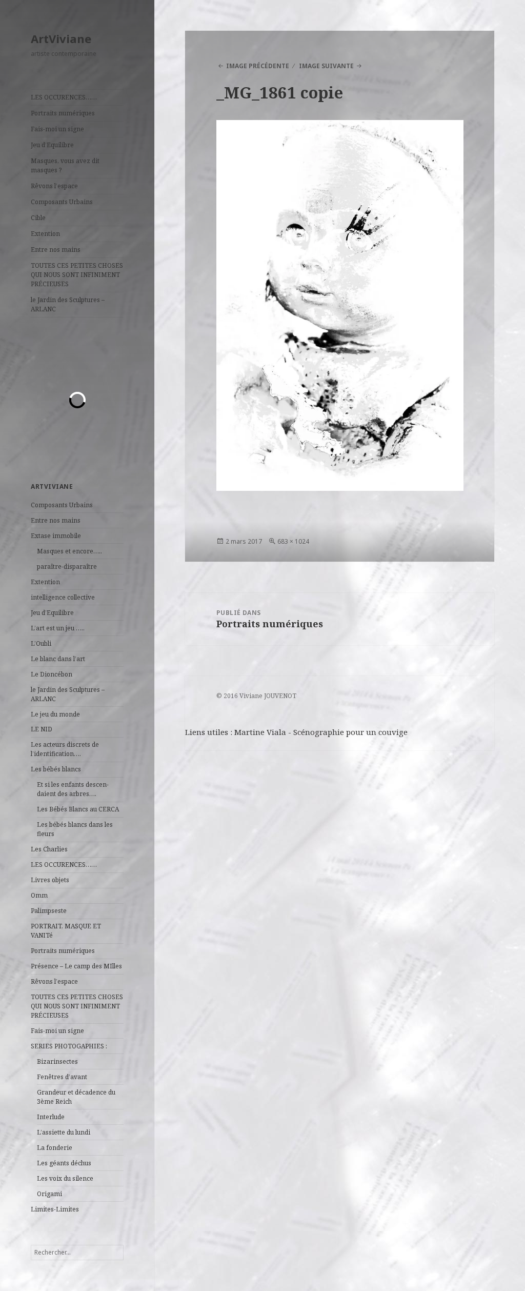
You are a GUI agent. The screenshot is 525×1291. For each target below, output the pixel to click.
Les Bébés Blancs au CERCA (78, 809)
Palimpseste (49, 910)
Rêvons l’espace (54, 186)
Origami (49, 1193)
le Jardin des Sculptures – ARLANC (68, 304)
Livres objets (50, 880)
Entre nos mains (55, 249)
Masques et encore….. (69, 551)
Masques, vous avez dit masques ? (65, 165)
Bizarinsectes (57, 1061)
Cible (38, 217)
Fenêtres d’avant (62, 1076)
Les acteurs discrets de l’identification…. (65, 749)
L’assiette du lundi (63, 1132)
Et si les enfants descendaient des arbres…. (73, 789)
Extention (45, 233)
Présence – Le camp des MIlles (76, 966)
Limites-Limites (55, 1209)
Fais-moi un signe (57, 129)
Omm (39, 895)
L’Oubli (41, 643)
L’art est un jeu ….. (58, 628)
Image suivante (326, 66)
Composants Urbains (62, 201)
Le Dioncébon (51, 674)
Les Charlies (49, 849)
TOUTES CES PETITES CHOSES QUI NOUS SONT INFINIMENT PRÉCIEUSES (77, 274)
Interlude (51, 1117)
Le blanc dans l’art (58, 658)
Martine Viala (260, 732)
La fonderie (54, 1147)
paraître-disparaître (67, 566)
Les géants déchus (64, 1163)
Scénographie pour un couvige (350, 732)
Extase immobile (56, 535)
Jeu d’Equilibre (52, 145)
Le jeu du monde (55, 714)
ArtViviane (61, 38)
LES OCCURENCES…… (64, 97)
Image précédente (257, 66)
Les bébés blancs (56, 769)
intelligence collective (63, 597)
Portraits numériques (63, 113)
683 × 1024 (293, 541)
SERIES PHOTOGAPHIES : (69, 1046)
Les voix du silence (65, 1178)
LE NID (41, 729)
